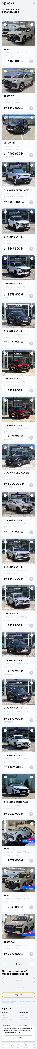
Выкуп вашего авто (7, 1019)
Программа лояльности (25, 1022)
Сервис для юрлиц (24, 1019)
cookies (19, 1030)
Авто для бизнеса (7, 1022)
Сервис (21, 1015)
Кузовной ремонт (24, 1017)
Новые (3, 1015)
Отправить (18, 995)
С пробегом (5, 1017)
